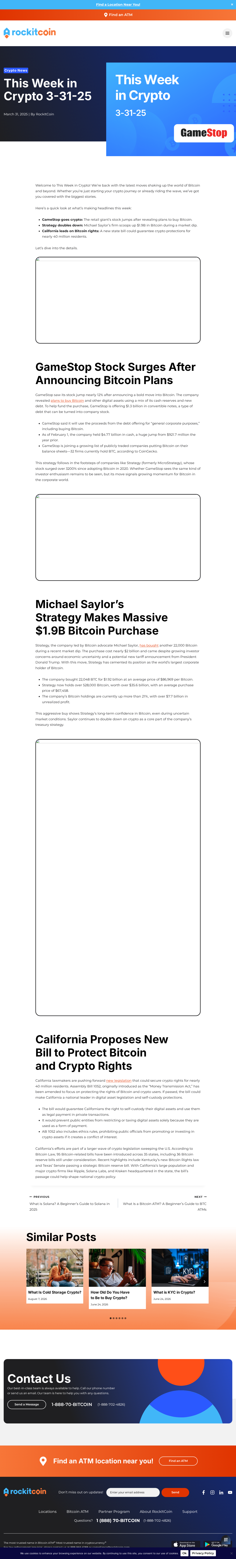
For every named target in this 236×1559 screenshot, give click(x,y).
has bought (149, 645)
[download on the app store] (185, 1544)
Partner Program (114, 1511)
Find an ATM (121, 15)
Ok (184, 1553)
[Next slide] (204, 1281)
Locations (48, 1511)
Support (189, 1511)
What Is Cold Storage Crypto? (54, 1292)
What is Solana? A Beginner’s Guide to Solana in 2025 (70, 1203)
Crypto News (15, 70)
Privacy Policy (203, 1553)
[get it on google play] (217, 1544)
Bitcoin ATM (77, 1511)
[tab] (111, 1318)
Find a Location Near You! (118, 5)
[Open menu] (227, 33)
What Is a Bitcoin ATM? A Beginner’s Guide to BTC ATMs (164, 1203)
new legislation (118, 1081)
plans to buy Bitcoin (67, 401)
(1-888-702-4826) (157, 1521)
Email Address (127, 1492)
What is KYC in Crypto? (174, 1292)
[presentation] (54, 1268)
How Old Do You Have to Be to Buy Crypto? (110, 1295)
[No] (231, 1553)
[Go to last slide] (31, 1281)
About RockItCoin (156, 1511)
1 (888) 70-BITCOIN (118, 1520)
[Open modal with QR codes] (225, 1539)
